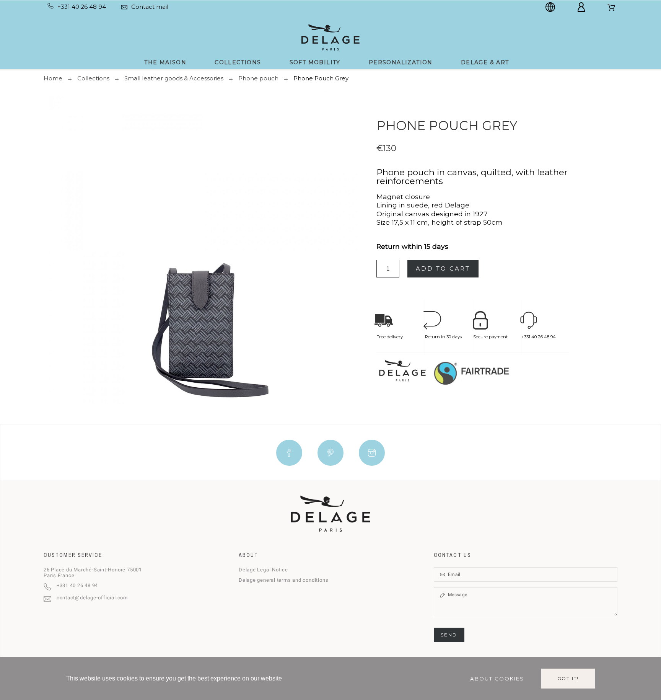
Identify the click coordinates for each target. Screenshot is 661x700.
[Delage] (330, 36)
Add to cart (443, 268)
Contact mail (149, 6)
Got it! (568, 678)
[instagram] (372, 453)
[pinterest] (330, 453)
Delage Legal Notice (263, 570)
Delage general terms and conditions (283, 580)
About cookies (497, 679)
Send (449, 635)
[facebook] (289, 453)
